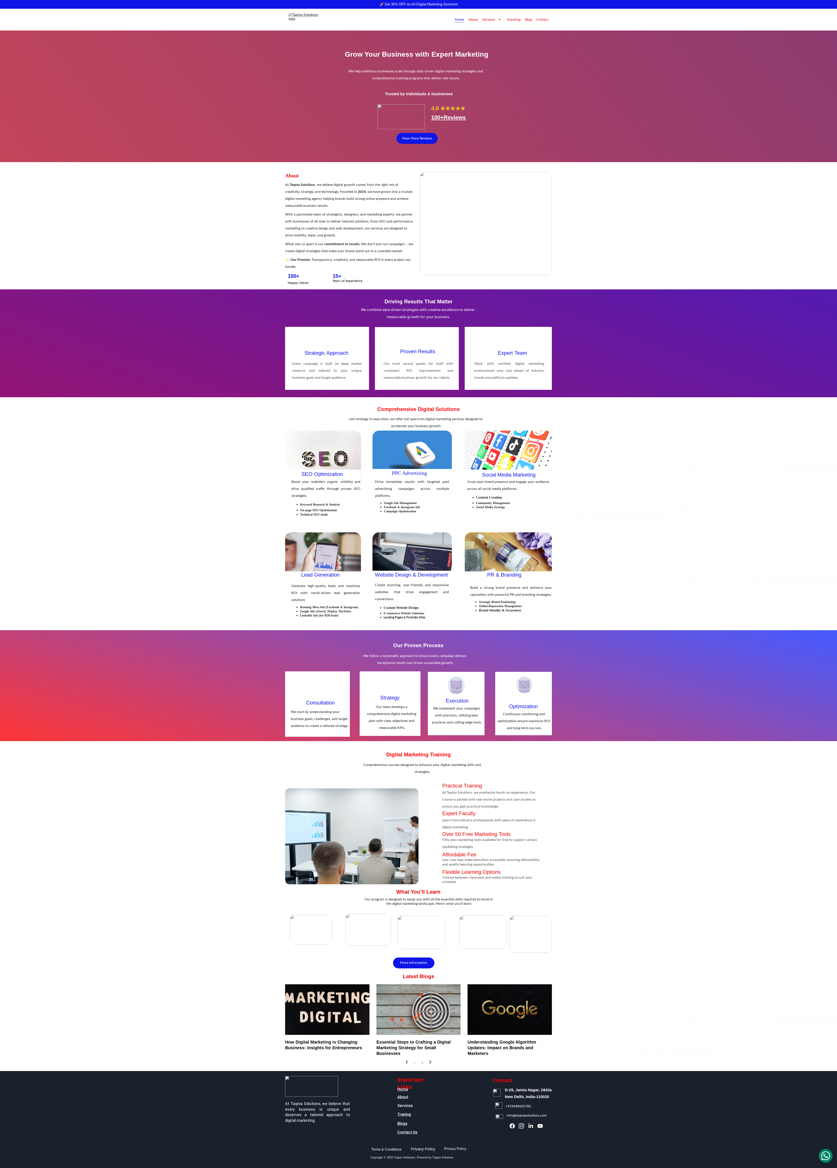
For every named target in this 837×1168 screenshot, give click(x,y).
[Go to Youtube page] (540, 1126)
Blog (528, 19)
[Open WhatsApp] (826, 1156)
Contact (542, 19)
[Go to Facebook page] (512, 1126)
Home (459, 19)
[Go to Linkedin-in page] (530, 1126)
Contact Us (407, 1132)
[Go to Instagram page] (521, 1126)
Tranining (514, 19)
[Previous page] (407, 1063)
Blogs (402, 1123)
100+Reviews (448, 117)
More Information (413, 962)
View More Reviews (417, 138)
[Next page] (430, 1063)
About (473, 19)
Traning (404, 1114)
